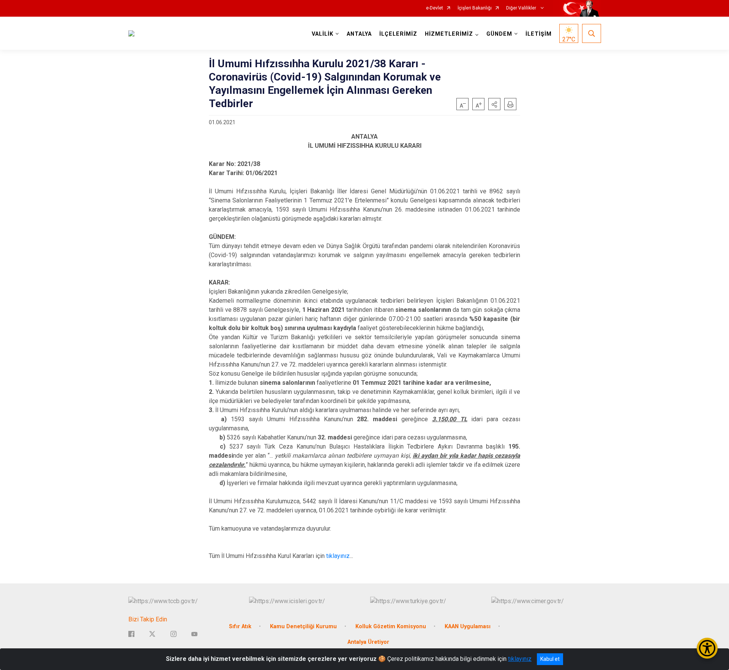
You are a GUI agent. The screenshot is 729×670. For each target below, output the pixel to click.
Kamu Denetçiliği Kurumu (303, 626)
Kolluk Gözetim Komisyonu (390, 626)
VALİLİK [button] (322, 34)
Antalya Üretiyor (368, 642)
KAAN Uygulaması (468, 626)
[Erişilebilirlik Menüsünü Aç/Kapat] (707, 648)
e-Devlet (434, 8)
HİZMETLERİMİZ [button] (449, 34)
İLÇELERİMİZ (398, 34)
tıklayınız (338, 555)
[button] (494, 104)
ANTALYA (359, 34)
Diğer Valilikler (521, 8)
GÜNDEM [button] (499, 34)
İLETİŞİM (538, 34)
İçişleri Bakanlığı (475, 8)
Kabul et (550, 659)
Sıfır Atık (240, 626)
